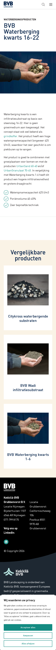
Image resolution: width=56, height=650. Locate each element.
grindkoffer (10, 136)
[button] (43, 4)
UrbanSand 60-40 (26, 166)
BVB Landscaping (13, 4)
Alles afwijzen (28, 643)
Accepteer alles (28, 627)
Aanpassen (28, 635)
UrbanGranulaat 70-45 (17, 170)
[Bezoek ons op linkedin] (6, 541)
